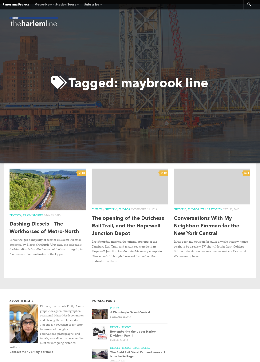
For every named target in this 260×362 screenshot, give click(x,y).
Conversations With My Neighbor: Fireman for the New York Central (206, 226)
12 (165, 173)
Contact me (18, 352)
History (110, 209)
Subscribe (91, 4)
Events (97, 209)
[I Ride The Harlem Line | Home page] (34, 22)
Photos (15, 215)
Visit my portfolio (41, 352)
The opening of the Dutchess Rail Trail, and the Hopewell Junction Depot (128, 226)
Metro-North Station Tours (55, 4)
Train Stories (33, 215)
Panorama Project (16, 4)
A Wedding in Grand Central (130, 312)
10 (83, 173)
